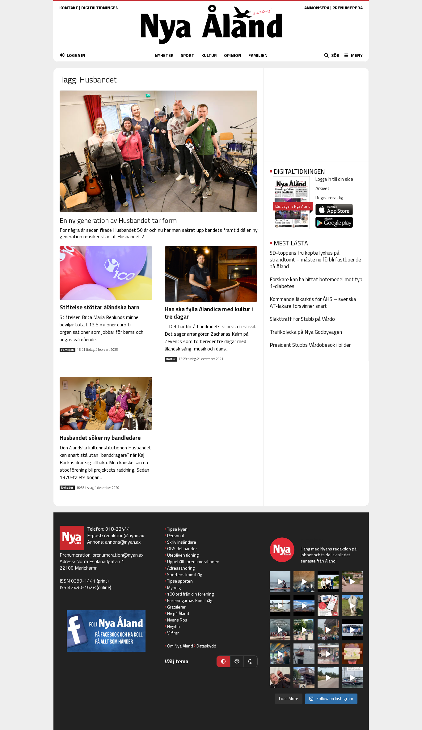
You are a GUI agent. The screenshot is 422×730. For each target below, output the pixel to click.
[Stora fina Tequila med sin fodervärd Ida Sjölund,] (352, 605)
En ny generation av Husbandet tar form (118, 220)
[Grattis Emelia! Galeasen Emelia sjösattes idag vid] (303, 653)
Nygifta (173, 626)
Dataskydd (206, 646)
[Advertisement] (316, 112)
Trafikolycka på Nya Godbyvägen (306, 332)
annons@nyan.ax (123, 541)
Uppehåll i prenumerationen (193, 561)
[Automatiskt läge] (223, 661)
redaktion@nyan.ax (124, 535)
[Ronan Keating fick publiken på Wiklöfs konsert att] (328, 629)
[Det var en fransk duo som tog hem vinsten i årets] (280, 605)
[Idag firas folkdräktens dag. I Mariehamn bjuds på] (280, 629)
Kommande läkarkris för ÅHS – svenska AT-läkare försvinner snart (313, 302)
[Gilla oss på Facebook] (106, 631)
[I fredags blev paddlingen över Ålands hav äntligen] (280, 581)
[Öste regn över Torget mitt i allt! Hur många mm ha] (328, 653)
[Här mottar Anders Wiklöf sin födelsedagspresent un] (280, 653)
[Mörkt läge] (250, 661)
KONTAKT (68, 7)
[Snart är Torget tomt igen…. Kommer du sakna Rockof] (303, 629)
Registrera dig (329, 197)
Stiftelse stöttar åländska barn (99, 307)
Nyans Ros (177, 620)
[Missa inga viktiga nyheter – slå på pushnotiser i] (328, 605)
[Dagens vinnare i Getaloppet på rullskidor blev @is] (328, 677)
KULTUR (209, 55)
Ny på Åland (178, 613)
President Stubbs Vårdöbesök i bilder (310, 345)
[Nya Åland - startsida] (212, 45)
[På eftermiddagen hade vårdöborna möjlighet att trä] (328, 581)
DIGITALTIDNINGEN (100, 7)
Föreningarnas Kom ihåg (189, 600)
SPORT (187, 55)
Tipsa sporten (180, 581)
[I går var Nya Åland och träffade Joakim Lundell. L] (280, 677)
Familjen (67, 350)
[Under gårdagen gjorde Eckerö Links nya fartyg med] (303, 605)
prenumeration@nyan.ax (118, 554)
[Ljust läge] (237, 661)
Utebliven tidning (183, 555)
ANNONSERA (316, 7)
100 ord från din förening (190, 594)
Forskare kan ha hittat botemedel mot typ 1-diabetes (316, 282)
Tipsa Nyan (177, 529)
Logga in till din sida (334, 179)
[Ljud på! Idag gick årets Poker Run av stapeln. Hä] (352, 677)
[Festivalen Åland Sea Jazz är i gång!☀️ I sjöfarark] (303, 581)
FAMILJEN (258, 55)
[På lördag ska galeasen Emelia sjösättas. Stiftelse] (303, 677)
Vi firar (173, 633)
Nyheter (67, 488)
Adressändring (181, 568)
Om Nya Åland (180, 646)
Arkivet (322, 188)
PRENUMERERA (347, 7)
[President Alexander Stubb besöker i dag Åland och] (352, 581)
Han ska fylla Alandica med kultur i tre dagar (209, 312)
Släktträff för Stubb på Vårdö (302, 319)
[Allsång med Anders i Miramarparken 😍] (352, 629)
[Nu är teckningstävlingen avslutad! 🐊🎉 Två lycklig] (352, 653)
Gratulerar (176, 607)
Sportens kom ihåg (184, 574)
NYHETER (164, 55)
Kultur (170, 359)
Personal (175, 535)
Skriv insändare (181, 542)
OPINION (232, 55)
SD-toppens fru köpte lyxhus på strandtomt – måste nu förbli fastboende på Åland (315, 259)
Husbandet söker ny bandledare (100, 437)
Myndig (174, 587)
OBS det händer (182, 548)
